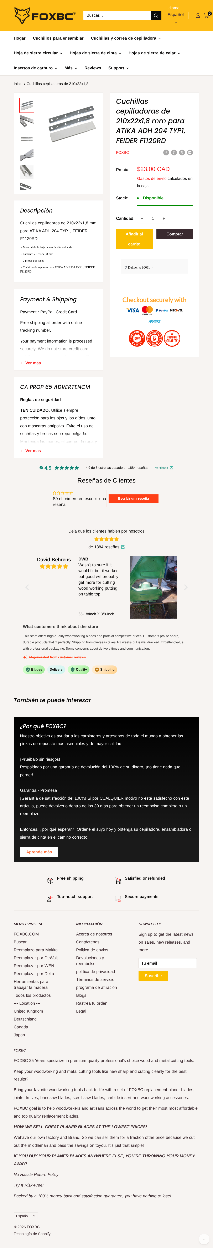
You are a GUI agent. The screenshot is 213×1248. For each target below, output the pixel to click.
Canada (21, 1027)
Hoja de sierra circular (36, 53)
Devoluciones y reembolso (90, 960)
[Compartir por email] (190, 152)
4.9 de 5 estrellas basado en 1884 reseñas (117, 467)
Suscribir (153, 975)
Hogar (20, 38)
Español (22, 1216)
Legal (81, 1011)
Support (116, 68)
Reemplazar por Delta (34, 973)
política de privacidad (95, 971)
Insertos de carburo (33, 68)
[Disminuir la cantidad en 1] (141, 218)
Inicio (18, 84)
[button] (28, 587)
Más (68, 68)
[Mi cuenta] (198, 15)
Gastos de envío (152, 178)
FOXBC (122, 152)
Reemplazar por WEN (34, 965)
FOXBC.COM (26, 934)
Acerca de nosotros (94, 934)
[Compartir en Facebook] (166, 152)
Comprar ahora (174, 235)
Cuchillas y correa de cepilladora (123, 38)
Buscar (20, 942)
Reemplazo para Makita (36, 950)
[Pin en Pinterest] (174, 152)
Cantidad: (125, 218)
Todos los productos (32, 995)
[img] (106, 539)
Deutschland (25, 1019)
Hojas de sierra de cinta (93, 53)
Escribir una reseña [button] (133, 498)
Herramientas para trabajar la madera (31, 984)
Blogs (81, 995)
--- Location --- (27, 1003)
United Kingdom (28, 1011)
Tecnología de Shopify (32, 1234)
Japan (19, 1035)
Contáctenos (87, 942)
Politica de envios (92, 950)
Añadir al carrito (134, 239)
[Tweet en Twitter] (182, 152)
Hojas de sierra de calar (152, 53)
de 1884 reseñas (103, 547)
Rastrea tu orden (91, 1003)
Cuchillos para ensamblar (58, 38)
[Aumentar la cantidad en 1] (163, 218)
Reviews (92, 68)
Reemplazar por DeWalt (36, 957)
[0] (206, 15)
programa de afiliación (96, 987)
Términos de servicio (95, 979)
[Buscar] (156, 15)
